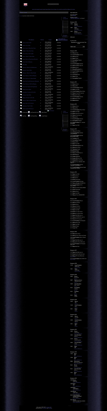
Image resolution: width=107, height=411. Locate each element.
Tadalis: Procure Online (27, 89)
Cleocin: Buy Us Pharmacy (27, 61)
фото (50, 9)
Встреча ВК (76, 26)
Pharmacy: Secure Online (27, 70)
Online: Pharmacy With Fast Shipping (29, 75)
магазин (63, 9)
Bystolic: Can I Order (26, 45)
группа (41, 9)
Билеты (80, 26)
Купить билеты (77, 267)
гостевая (73, 9)
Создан (50, 39)
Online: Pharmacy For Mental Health (29, 78)
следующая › (65, 35)
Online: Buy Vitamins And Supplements (30, 86)
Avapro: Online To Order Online (28, 56)
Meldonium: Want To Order (28, 105)
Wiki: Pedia (25, 64)
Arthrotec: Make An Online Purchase (29, 100)
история (37, 9)
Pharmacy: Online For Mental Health (29, 72)
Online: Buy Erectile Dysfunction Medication (31, 81)
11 (63, 32)
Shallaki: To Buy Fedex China (28, 50)
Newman (50, 408)
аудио (44, 9)
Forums (25, 12)
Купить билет (72, 256)
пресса (56, 9)
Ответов (42, 39)
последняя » (65, 36)
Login (21, 15)
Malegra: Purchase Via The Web (28, 97)
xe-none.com (48, 407)
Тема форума (31, 39)
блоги (66, 9)
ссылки (59, 9)
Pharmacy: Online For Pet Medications (30, 67)
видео (47, 9)
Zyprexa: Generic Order (27, 42)
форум (69, 9)
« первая (64, 17)
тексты (52, 9)
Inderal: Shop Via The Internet (28, 103)
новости (33, 9)
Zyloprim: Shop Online (27, 94)
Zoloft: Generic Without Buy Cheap (29, 48)
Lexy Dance (44, 408)
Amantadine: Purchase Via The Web (29, 92)
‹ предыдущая (65, 18)
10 (63, 31)
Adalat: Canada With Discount (28, 108)
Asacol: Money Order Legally (28, 53)
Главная (21, 12)
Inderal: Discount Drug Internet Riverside (30, 59)
